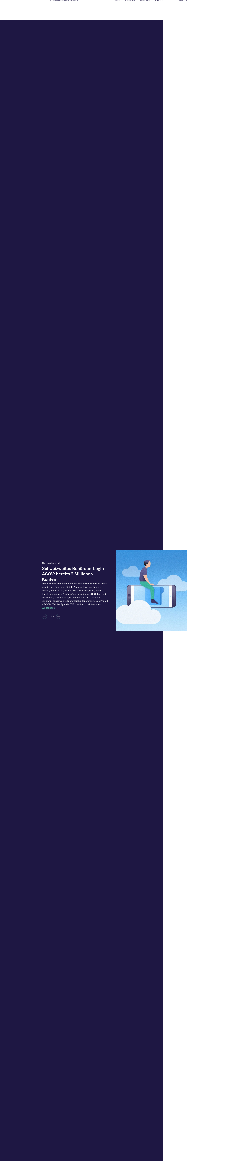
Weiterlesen (48, 607)
